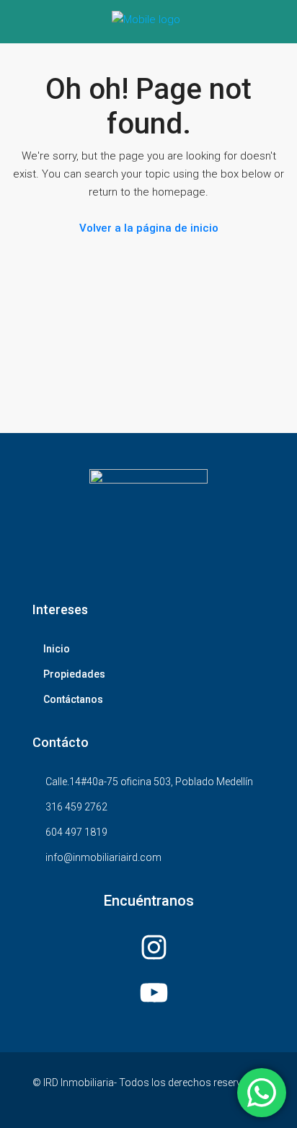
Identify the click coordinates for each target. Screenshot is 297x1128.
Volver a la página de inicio (148, 228)
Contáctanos (73, 699)
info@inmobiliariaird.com (103, 857)
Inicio (56, 649)
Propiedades (74, 674)
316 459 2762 (76, 807)
